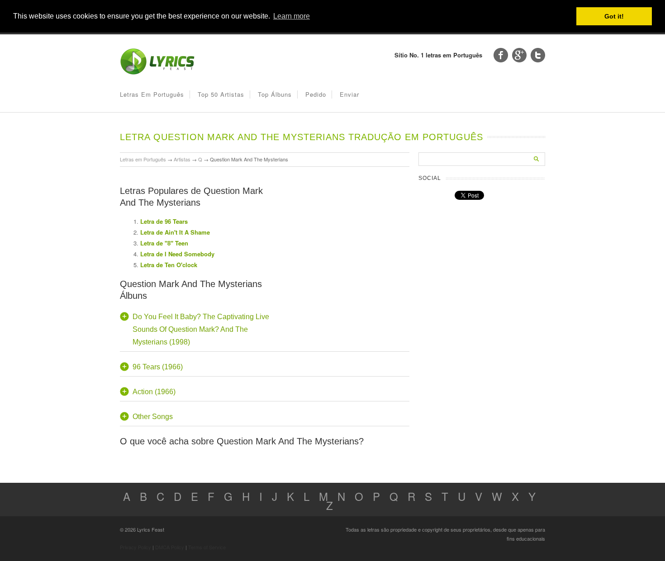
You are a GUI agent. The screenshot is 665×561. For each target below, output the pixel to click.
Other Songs (153, 416)
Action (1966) (154, 392)
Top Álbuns (275, 94)
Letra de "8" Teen (164, 243)
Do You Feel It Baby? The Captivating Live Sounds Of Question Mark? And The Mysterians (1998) (201, 329)
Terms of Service (207, 547)
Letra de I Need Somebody (177, 254)
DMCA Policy (169, 547)
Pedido (315, 94)
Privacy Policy (135, 547)
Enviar (349, 94)
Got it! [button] (614, 16)
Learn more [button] (291, 16)
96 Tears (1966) (158, 367)
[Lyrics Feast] (157, 72)
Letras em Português (152, 94)
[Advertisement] (341, 227)
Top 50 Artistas (221, 94)
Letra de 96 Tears (164, 221)
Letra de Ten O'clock (168, 264)
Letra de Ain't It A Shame (175, 232)
